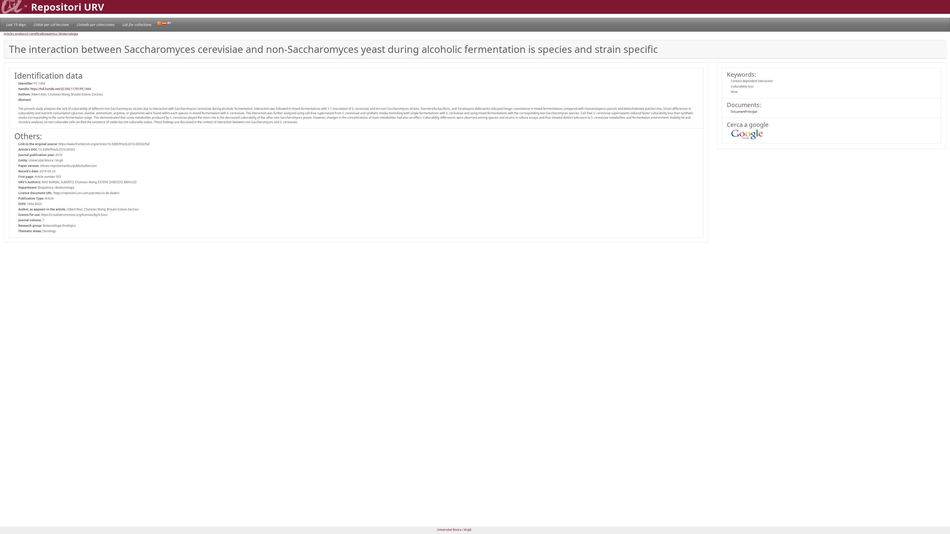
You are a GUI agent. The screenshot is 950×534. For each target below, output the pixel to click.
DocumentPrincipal (744, 112)
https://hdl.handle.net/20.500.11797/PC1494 (60, 89)
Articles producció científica (23, 34)
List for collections (136, 24)
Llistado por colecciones (96, 24)
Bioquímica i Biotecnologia (60, 34)
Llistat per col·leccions (51, 24)
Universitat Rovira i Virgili (454, 530)
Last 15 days (16, 24)
